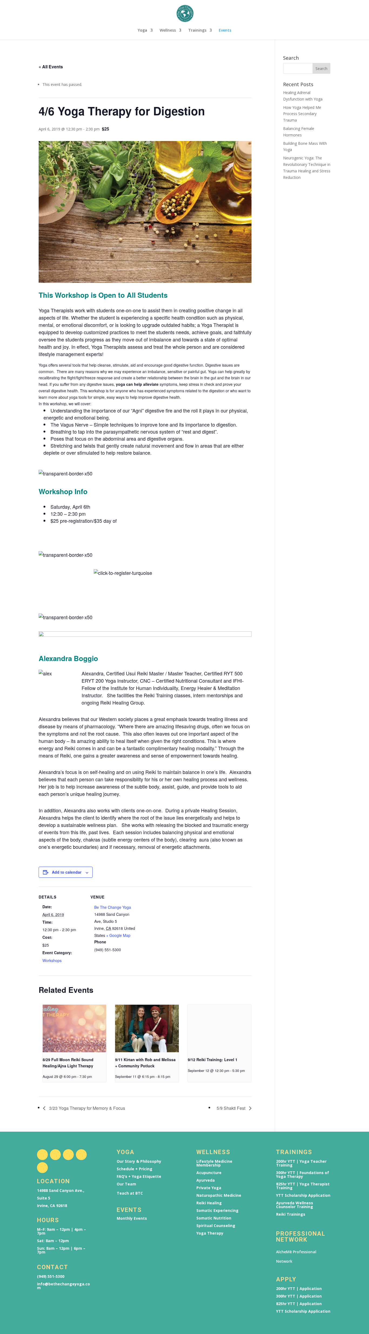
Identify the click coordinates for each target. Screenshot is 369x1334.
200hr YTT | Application (299, 1289)
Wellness (168, 30)
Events (225, 30)
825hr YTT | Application (299, 1304)
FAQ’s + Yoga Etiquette (139, 1176)
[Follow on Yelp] (42, 1167)
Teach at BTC (130, 1193)
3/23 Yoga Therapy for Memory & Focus (86, 1108)
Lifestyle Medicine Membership (214, 1163)
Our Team (126, 1184)
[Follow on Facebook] (42, 1154)
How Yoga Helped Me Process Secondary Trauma (302, 114)
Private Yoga (208, 1188)
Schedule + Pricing (134, 1169)
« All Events (51, 66)
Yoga (142, 30)
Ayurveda (205, 1180)
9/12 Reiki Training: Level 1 (212, 1059)
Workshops (52, 960)
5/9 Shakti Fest (231, 1108)
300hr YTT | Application (299, 1296)
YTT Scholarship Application (303, 1195)
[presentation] (74, 1029)
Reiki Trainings (290, 1214)
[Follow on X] (68, 1154)
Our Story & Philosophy (139, 1161)
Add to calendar (66, 872)
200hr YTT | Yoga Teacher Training (301, 1163)
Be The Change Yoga (112, 907)
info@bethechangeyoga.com (63, 1286)
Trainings (197, 30)
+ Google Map (118, 935)
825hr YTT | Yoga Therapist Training (303, 1186)
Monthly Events (132, 1218)
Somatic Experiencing (217, 1210)
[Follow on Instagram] (55, 1154)
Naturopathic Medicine (218, 1195)
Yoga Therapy (209, 1233)
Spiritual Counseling (215, 1226)
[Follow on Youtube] (81, 1154)
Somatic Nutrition (213, 1218)
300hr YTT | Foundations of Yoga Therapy (302, 1174)
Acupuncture (209, 1173)
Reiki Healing (209, 1203)
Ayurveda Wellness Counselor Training (294, 1205)
